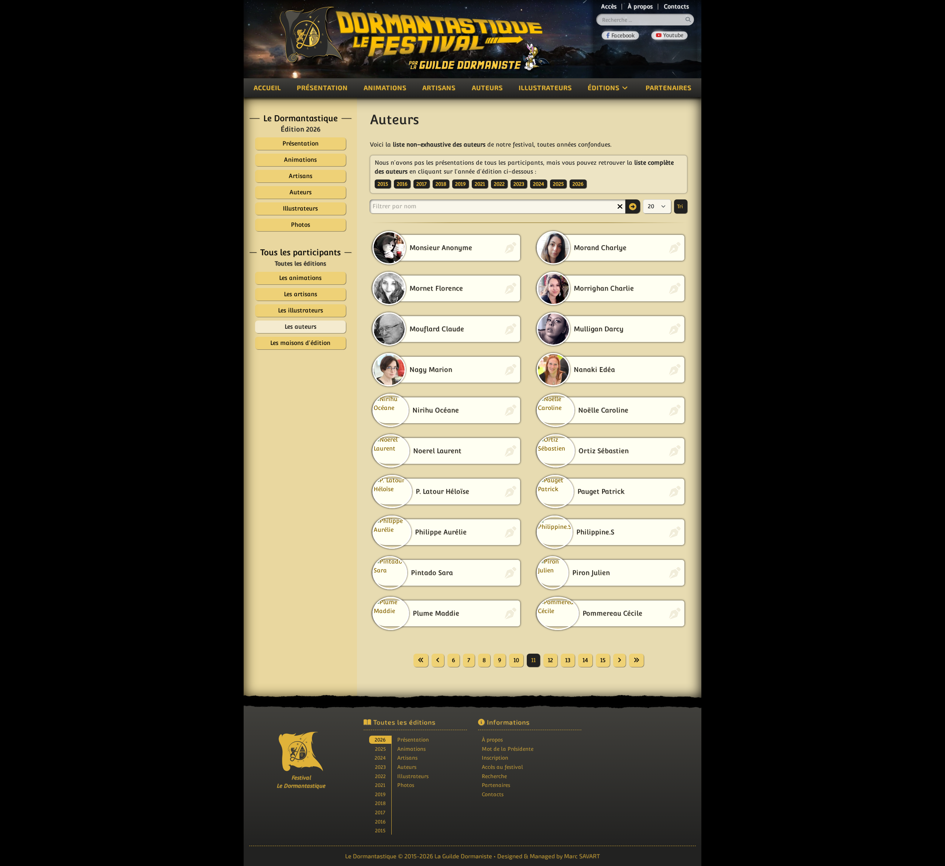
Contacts (676, 6)
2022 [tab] (380, 776)
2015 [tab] (380, 830)
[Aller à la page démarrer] (420, 660)
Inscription (495, 757)
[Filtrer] (632, 206)
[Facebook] (620, 35)
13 (567, 660)
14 (585, 660)
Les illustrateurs (300, 310)
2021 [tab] (380, 785)
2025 (558, 184)
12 (550, 660)
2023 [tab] (380, 767)
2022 (499, 184)
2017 (421, 184)
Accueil (267, 87)
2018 (441, 184)
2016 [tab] (380, 821)
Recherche (494, 776)
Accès (608, 6)
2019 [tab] (380, 794)
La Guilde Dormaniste (463, 855)
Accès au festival (502, 767)
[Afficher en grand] (300, 429)
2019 (460, 184)
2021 (480, 184)
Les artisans (300, 294)
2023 (518, 184)
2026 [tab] (380, 739)
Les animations (300, 277)
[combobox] (645, 19)
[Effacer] (619, 206)
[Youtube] (670, 35)
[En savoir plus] (644, 765)
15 (602, 660)
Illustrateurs (545, 87)
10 (516, 660)
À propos (640, 6)
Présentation (322, 87)
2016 (402, 184)
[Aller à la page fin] (636, 660)
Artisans (439, 87)
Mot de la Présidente (507, 749)
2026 (578, 184)
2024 (538, 184)
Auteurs (487, 87)
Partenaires (668, 87)
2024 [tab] (380, 757)
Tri (680, 206)
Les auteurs (300, 326)
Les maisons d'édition (300, 342)
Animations (385, 87)
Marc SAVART (582, 855)
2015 (383, 184)
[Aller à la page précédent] (438, 660)
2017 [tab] (380, 812)
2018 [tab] (380, 803)
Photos (405, 785)
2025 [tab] (380, 749)
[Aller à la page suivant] (619, 660)
